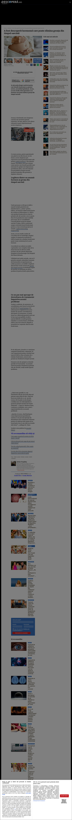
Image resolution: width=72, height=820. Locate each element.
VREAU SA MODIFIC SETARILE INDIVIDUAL (64, 801)
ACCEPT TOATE (64, 795)
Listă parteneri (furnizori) (39, 800)
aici (14, 808)
